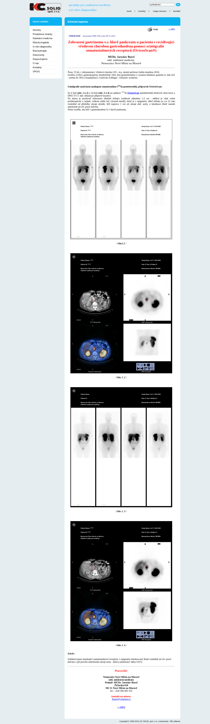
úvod (129, 11)
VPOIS (36, 71)
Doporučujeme (40, 59)
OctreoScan (133, 93)
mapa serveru (159, 11)
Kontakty (37, 67)
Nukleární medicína (42, 38)
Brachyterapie (40, 50)
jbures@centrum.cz (121, 699)
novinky (142, 11)
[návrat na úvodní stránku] (70, 12)
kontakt (176, 11)
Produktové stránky (42, 34)
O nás (36, 63)
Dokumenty (38, 55)
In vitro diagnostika (42, 46)
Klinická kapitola (41, 42)
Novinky (37, 30)
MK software (175, 721)
